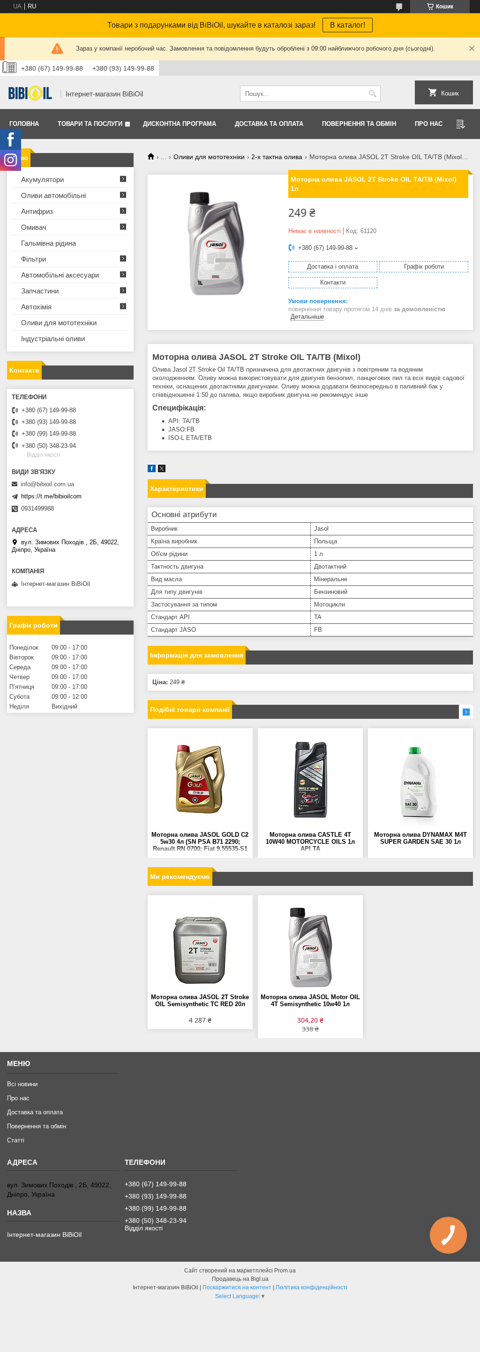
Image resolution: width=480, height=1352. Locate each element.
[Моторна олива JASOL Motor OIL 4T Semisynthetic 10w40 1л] (310, 947)
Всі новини (22, 1084)
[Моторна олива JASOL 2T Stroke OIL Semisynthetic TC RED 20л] (200, 947)
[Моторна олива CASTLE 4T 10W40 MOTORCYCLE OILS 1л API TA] (310, 779)
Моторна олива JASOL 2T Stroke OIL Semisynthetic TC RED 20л (200, 1001)
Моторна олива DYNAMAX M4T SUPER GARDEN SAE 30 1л (420, 838)
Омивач (33, 227)
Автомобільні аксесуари (60, 275)
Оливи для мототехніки (209, 157)
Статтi (15, 1140)
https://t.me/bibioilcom (51, 496)
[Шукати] (372, 94)
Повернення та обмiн (359, 123)
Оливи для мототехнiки (59, 323)
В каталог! (347, 25)
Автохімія (36, 307)
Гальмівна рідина (48, 243)
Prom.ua (285, 1270)
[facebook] (152, 470)
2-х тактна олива (276, 157)
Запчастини (40, 291)
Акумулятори (42, 179)
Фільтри (33, 259)
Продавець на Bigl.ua (240, 1279)
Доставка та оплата (269, 123)
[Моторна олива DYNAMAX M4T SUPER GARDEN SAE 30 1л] (420, 779)
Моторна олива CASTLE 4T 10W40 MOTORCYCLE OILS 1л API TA (310, 841)
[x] (161, 470)
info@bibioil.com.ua (47, 484)
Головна (24, 123)
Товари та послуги (90, 123)
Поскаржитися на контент (236, 1287)
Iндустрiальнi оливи (53, 339)
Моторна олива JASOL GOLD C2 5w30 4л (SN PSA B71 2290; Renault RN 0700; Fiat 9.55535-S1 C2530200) (199, 842)
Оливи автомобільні (53, 195)
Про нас (428, 123)
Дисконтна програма (179, 123)
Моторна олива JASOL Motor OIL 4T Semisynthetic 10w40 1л (310, 1001)
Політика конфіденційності (311, 1287)
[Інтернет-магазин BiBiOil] (30, 94)
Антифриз (37, 211)
